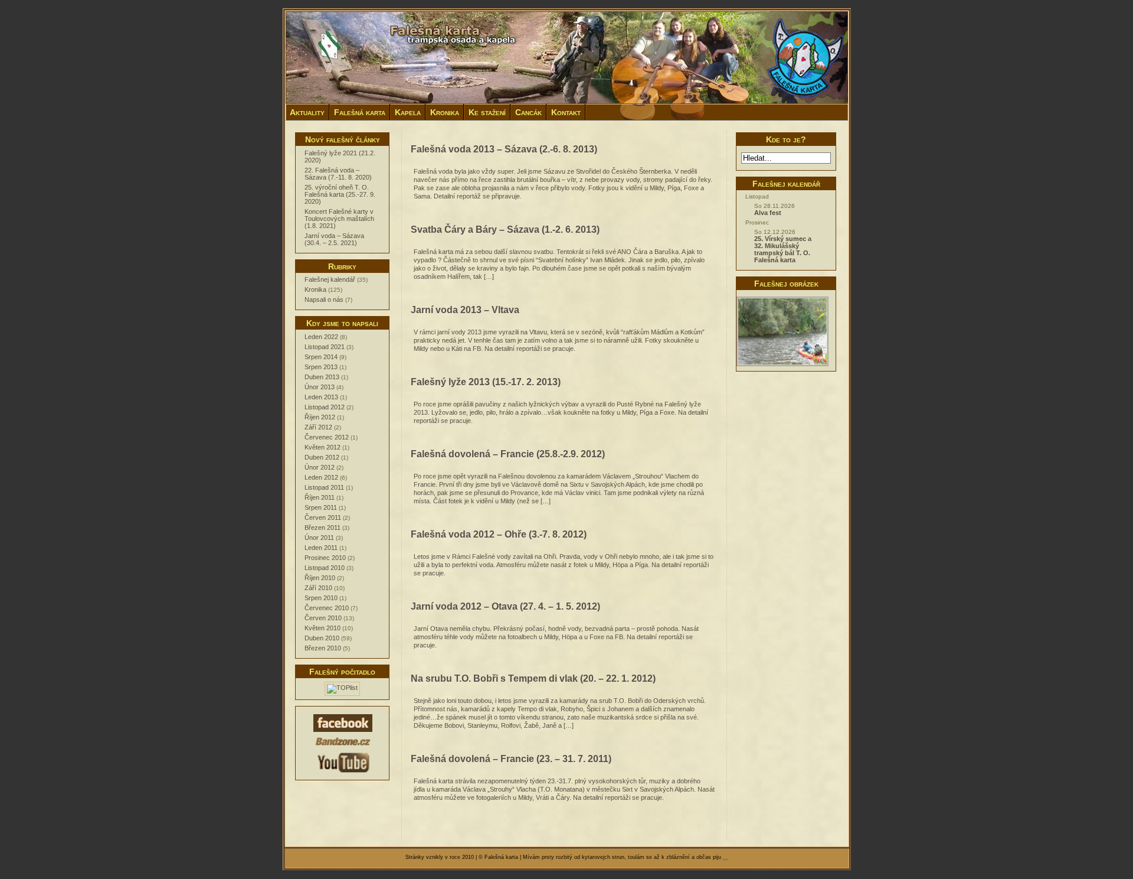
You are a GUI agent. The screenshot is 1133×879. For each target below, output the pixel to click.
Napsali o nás (323, 299)
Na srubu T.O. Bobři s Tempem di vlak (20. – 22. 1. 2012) (533, 678)
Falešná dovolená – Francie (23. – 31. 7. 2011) (511, 759)
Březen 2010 (322, 648)
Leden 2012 (321, 477)
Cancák (528, 112)
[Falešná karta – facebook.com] (343, 731)
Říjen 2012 (319, 417)
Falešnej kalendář (329, 279)
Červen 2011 (322, 517)
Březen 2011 (322, 527)
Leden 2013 (321, 397)
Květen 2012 (322, 447)
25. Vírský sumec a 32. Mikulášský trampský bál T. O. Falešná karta (782, 249)
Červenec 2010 (326, 607)
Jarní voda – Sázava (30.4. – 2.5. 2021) (334, 239)
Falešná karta (359, 112)
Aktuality (307, 112)
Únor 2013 (319, 386)
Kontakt (566, 112)
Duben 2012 (321, 457)
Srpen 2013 (321, 366)
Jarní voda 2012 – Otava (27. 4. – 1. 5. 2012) (505, 606)
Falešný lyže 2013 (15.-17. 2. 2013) (486, 382)
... (725, 857)
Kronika (444, 112)
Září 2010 (318, 587)
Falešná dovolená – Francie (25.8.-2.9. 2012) (508, 454)
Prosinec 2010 (325, 557)
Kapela (408, 112)
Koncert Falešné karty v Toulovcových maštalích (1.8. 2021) (339, 218)
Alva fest (767, 212)
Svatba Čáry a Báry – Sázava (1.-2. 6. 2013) (505, 229)
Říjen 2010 (319, 577)
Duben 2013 (321, 376)
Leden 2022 (321, 336)
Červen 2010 (323, 617)
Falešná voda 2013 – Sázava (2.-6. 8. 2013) (504, 149)
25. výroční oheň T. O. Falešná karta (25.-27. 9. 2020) (339, 194)
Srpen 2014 (321, 356)
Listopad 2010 (324, 567)
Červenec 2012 (326, 437)
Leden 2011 (321, 547)
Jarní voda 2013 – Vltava (465, 310)
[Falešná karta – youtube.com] (343, 773)
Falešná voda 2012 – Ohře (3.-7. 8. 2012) (499, 534)
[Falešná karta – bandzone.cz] (343, 746)
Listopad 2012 (324, 407)
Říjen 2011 (319, 497)
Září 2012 (318, 427)
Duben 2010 (321, 638)
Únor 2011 (319, 537)
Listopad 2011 (324, 487)
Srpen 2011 (320, 507)
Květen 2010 (322, 627)
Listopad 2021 (324, 346)
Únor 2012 (319, 467)
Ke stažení (487, 112)
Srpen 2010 (321, 597)
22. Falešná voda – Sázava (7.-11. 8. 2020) (338, 174)
